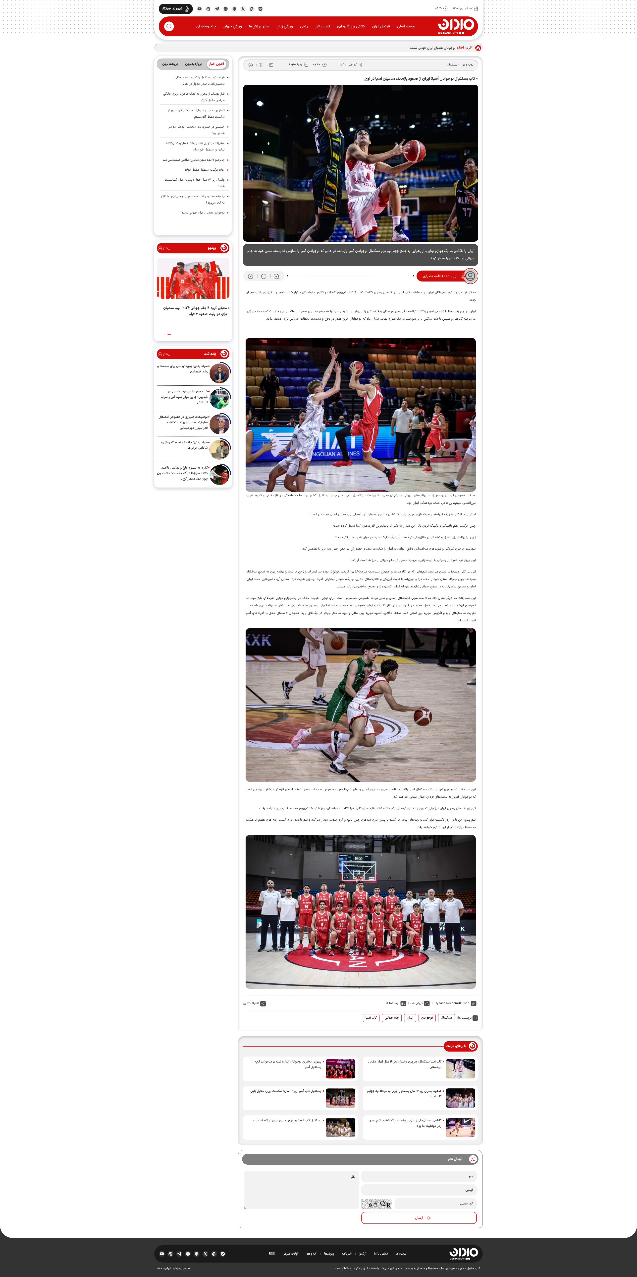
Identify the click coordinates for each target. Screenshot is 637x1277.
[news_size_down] (276, 276)
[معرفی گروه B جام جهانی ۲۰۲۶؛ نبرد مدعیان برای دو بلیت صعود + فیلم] (193, 279)
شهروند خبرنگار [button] (172, 8)
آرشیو (362, 1253)
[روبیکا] (234, 8)
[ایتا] (252, 8)
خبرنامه (347, 1253)
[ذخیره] (261, 65)
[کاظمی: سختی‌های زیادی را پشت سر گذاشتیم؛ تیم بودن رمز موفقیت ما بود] (460, 1127)
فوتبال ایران (381, 26)
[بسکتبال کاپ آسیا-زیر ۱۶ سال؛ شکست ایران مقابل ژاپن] (340, 1098)
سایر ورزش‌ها (259, 26)
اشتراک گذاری (251, 1003)
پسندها (393, 1003)
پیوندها (329, 1253)
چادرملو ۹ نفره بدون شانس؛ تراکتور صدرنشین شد (193, 159)
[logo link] (456, 26)
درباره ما (401, 1253)
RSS (272, 1253)
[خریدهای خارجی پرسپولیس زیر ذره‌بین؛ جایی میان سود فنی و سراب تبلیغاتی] (219, 399)
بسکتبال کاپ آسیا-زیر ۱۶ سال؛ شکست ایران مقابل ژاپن (285, 1091)
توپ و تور (322, 26)
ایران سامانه (164, 1268)
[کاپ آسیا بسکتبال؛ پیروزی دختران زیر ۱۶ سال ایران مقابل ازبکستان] (460, 1068)
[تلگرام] (217, 8)
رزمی (304, 26)
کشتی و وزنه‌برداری (351, 26)
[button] (169, 334)
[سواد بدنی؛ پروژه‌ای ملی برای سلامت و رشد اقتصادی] (219, 373)
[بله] (260, 8)
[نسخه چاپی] (250, 65)
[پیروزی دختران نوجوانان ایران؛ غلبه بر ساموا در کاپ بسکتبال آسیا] (340, 1068)
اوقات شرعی (290, 1253)
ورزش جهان (232, 26)
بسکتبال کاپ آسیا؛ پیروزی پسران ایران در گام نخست (287, 1120)
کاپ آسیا (371, 1017)
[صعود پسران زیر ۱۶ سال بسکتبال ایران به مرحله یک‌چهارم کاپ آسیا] (460, 1098)
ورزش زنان (285, 26)
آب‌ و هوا (311, 1253)
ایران (410, 1017)
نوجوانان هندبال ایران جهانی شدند (433, 48)
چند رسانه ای (206, 26)
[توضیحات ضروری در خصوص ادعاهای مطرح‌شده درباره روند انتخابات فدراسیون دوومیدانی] (219, 424)
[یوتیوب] (199, 8)
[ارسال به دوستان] (271, 65)
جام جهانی (392, 1017)
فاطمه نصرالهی (432, 276)
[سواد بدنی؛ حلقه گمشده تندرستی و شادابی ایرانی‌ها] (219, 450)
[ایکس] (243, 8)
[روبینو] (225, 8)
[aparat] (208, 8)
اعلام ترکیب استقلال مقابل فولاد (204, 169)
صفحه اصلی (406, 26)
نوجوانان (427, 1017)
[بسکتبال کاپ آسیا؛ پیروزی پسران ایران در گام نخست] (340, 1127)
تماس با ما (381, 1253)
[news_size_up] (251, 276)
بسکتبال (452, 65)
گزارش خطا (416, 1003)
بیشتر (166, 248)
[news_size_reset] (263, 276)
